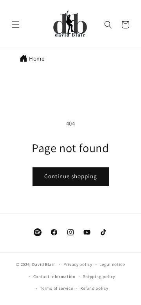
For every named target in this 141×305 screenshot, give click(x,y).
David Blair (43, 264)
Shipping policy (99, 276)
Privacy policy (77, 264)
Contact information (54, 276)
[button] (15, 24)
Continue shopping (70, 176)
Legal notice (112, 264)
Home (36, 58)
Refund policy (94, 288)
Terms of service (56, 288)
